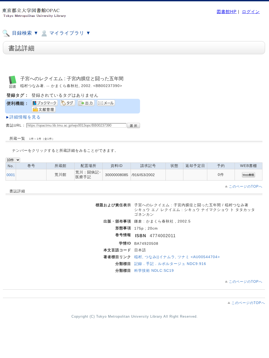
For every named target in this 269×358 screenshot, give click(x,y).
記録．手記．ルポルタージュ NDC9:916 (170, 264)
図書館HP (227, 11)
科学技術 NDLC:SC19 (154, 270)
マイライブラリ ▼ (69, 33)
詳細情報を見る (25, 117)
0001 (11, 175)
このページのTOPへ (245, 186)
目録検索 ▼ (25, 33)
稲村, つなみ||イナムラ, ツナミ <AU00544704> (177, 257)
